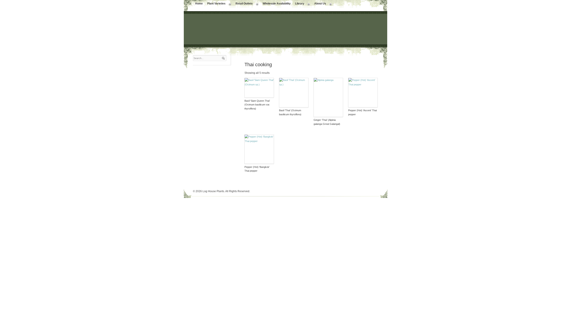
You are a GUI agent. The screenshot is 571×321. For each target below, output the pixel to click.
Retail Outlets (243, 4)
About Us (319, 4)
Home (199, 3)
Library (298, 4)
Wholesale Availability (277, 3)
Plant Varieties (215, 4)
